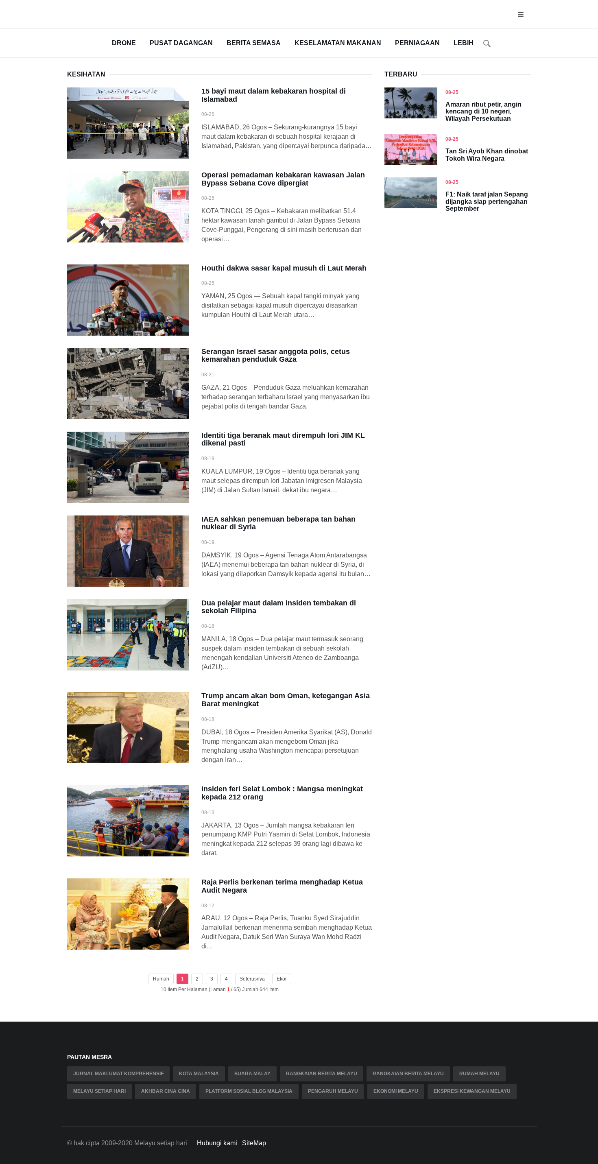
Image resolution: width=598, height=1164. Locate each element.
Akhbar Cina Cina (165, 1091)
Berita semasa (254, 42)
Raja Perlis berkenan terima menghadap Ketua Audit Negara (282, 886)
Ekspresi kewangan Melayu (472, 1091)
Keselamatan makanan (338, 42)
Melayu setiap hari (99, 1091)
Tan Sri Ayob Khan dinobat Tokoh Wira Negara (486, 155)
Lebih (464, 42)
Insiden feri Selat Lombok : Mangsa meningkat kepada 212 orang (282, 793)
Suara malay (252, 1074)
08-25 (451, 92)
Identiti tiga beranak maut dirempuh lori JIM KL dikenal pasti (283, 439)
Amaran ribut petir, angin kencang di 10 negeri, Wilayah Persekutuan (483, 111)
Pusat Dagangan (181, 42)
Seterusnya (252, 979)
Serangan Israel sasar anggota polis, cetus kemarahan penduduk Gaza (275, 355)
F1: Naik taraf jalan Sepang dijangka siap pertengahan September (486, 201)
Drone (124, 42)
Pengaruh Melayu (333, 1091)
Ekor (282, 979)
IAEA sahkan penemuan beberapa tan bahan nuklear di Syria (278, 523)
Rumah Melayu (479, 1074)
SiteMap (254, 1143)
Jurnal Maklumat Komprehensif (118, 1074)
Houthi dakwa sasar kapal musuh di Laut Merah (284, 268)
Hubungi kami (217, 1143)
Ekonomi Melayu (395, 1091)
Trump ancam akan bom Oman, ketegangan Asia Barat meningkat (285, 700)
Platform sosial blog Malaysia (248, 1091)
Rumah (161, 979)
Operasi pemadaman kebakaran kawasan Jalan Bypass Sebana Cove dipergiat (283, 179)
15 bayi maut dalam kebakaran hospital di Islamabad (273, 95)
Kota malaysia (199, 1074)
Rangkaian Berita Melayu (321, 1074)
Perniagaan (417, 42)
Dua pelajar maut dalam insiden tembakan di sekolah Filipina (278, 607)
